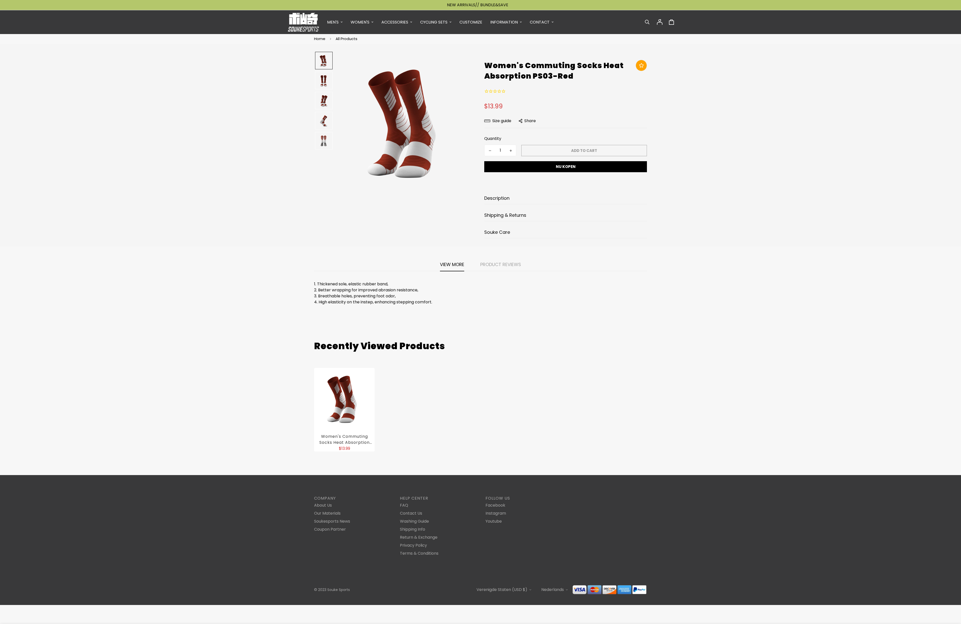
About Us (323, 505)
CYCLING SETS (433, 22)
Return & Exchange (418, 537)
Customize (470, 22)
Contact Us (411, 513)
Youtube (494, 521)
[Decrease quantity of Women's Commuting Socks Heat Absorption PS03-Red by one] (490, 150)
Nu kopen (566, 166)
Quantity (492, 138)
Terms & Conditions (419, 553)
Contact (540, 22)
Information (504, 22)
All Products (346, 38)
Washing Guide (414, 521)
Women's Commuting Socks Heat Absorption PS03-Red (344, 440)
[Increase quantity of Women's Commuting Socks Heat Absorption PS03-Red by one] (510, 150)
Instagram (496, 513)
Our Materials (327, 513)
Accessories (394, 22)
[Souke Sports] (303, 22)
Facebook (495, 505)
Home (319, 38)
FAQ (404, 505)
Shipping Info (412, 529)
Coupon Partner (330, 529)
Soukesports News (332, 521)
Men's (333, 22)
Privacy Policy (413, 545)
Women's (360, 22)
